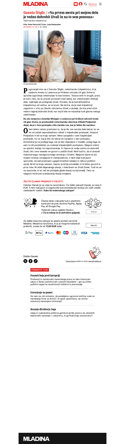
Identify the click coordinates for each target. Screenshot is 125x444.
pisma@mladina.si (94, 261)
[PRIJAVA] (81, 4)
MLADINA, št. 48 (30, 27)
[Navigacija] (100, 4)
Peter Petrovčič (34, 24)
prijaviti (76, 212)
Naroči (94, 225)
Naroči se (93, 4)
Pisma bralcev (71, 261)
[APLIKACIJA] (76, 4)
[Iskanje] (85, 4)
